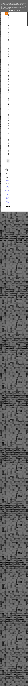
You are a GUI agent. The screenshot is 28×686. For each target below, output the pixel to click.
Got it (18, 10)
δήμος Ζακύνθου (7, 188)
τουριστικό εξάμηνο (7, 202)
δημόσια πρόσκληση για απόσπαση (7, 194)
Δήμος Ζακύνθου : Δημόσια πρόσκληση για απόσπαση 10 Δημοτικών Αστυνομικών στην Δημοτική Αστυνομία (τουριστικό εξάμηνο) (8, 83)
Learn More (12, 10)
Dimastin (7, 180)
